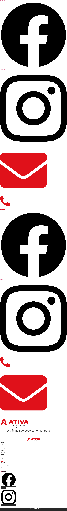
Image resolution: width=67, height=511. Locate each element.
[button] (17, 427)
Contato (3, 462)
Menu (2, 442)
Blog (2, 454)
